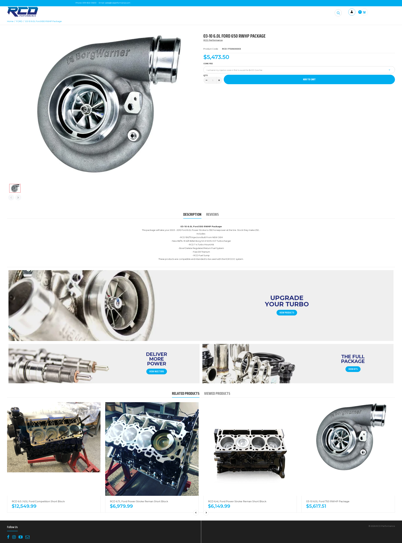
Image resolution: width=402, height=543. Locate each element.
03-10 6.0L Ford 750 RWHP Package (327, 501)
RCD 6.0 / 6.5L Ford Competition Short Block (38, 501)
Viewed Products (217, 393)
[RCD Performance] (22, 16)
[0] (364, 12)
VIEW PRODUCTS (287, 313)
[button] (338, 12)
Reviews (212, 214)
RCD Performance (213, 40)
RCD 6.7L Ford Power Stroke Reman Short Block (139, 501)
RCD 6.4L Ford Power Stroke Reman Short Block (237, 501)
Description (192, 214)
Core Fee (208, 63)
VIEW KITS (353, 369)
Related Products (185, 393)
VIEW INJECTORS (156, 371)
